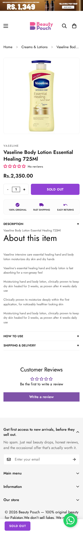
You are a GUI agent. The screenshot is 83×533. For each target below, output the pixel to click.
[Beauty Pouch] (41, 26)
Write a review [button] (41, 396)
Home (7, 47)
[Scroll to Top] (74, 508)
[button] (74, 26)
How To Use (41, 336)
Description (41, 224)
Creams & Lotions (34, 47)
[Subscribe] (74, 459)
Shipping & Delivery (41, 345)
